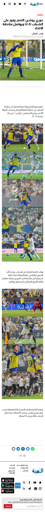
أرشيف (12, 465)
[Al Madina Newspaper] (34, 5)
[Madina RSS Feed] (24, 488)
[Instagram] (9, 4)
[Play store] (7, 487)
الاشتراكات (24, 468)
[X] (24, 482)
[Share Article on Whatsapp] (32, 449)
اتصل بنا (12, 468)
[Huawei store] (7, 493)
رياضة (40, 14)
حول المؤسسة (22, 465)
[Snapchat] (4, 4)
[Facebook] (25, 4)
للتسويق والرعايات (11, 472)
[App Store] (7, 482)
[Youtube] (20, 4)
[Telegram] (18, 449)
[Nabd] (18, 488)
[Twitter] (14, 4)
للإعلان (25, 471)
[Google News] (35, 488)
